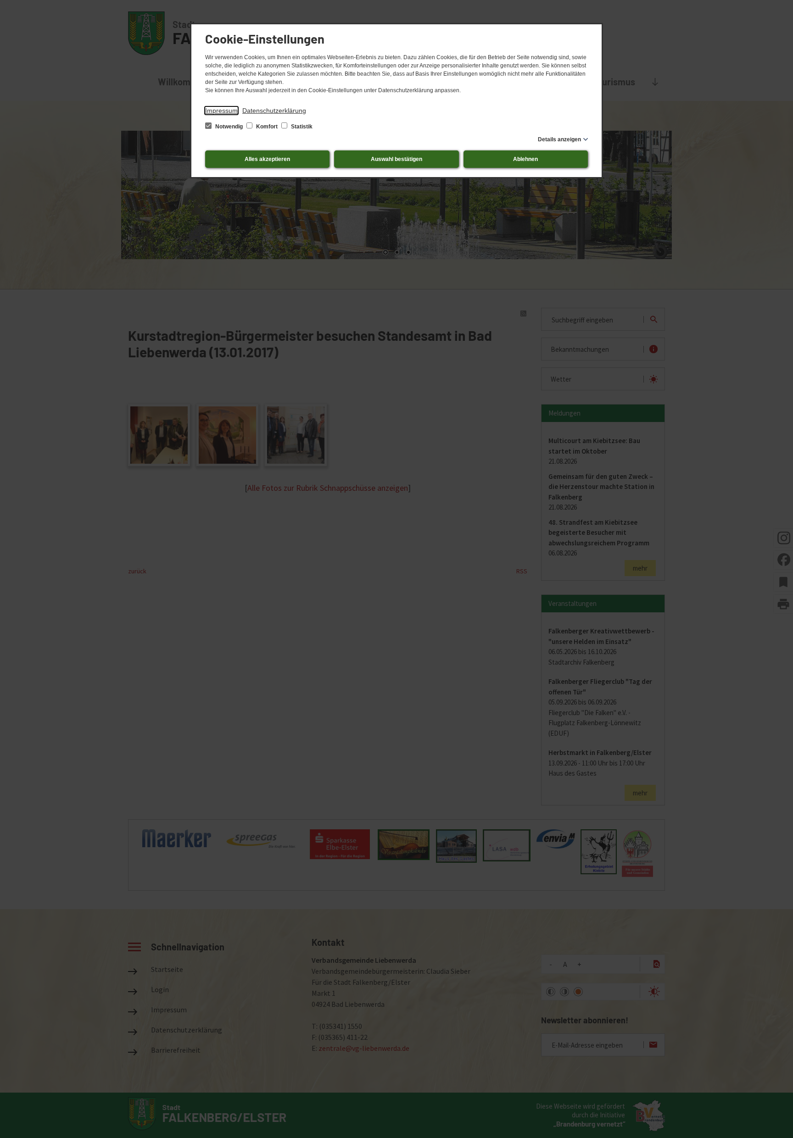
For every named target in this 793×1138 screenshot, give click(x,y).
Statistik (301, 126)
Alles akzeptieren (267, 159)
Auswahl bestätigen (396, 159)
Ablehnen (525, 159)
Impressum (221, 110)
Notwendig (229, 126)
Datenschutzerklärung (274, 110)
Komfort (267, 126)
